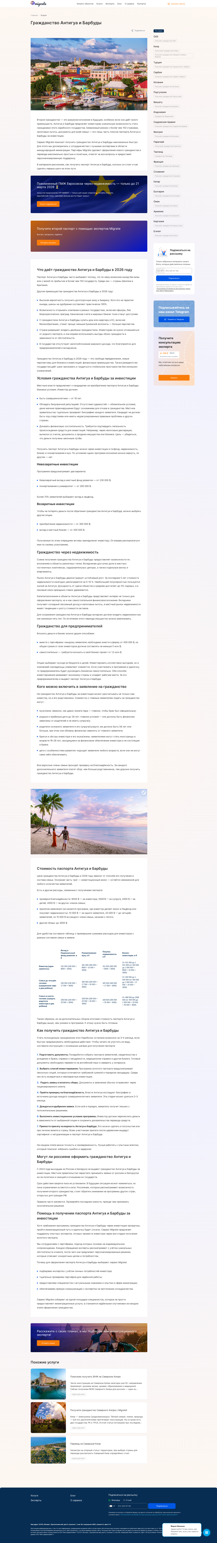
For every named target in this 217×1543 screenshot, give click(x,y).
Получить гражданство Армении (167, 216)
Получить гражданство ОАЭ (165, 41)
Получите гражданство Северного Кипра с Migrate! (98, 1410)
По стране (158, 31)
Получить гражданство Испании (167, 87)
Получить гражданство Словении (167, 176)
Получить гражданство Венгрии (167, 136)
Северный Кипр (78, 1394)
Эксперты (109, 4)
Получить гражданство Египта (166, 235)
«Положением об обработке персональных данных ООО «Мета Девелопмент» (149, 1515)
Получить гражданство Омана (166, 206)
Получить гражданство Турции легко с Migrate (172, 67)
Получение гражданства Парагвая (168, 146)
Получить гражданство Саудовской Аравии (171, 126)
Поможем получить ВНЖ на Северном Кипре (95, 1376)
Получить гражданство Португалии (168, 96)
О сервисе (129, 4)
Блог (119, 4)
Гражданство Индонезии (164, 116)
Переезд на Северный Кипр (85, 1443)
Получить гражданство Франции (167, 166)
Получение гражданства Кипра (166, 51)
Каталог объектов (85, 4)
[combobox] (160, 270)
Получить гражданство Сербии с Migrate (170, 77)
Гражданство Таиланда (163, 156)
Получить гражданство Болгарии (167, 196)
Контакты (141, 4)
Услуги (99, 4)
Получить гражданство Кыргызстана (168, 226)
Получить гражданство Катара (166, 186)
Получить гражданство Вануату (167, 106)
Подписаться (162, 1506)
